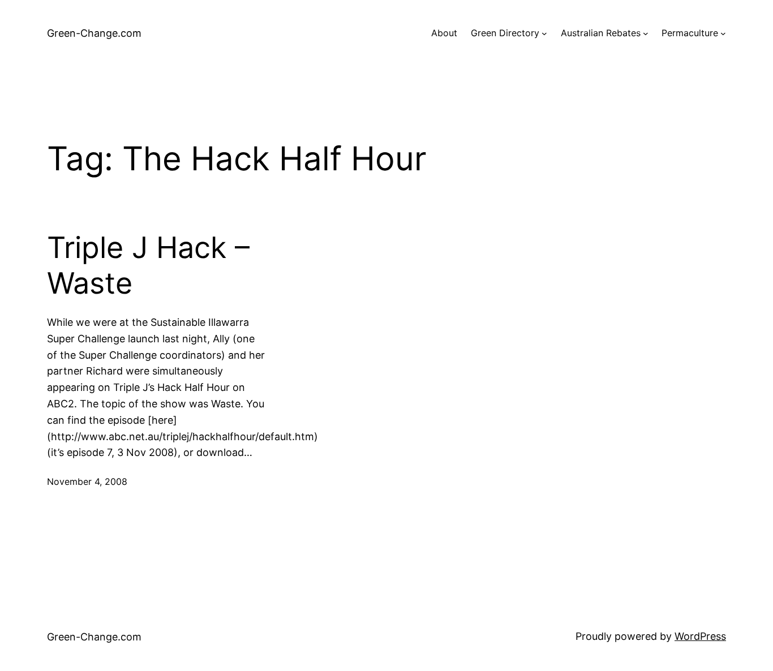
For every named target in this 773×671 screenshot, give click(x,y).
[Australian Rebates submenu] (646, 33)
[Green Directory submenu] (544, 33)
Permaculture (690, 32)
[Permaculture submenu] (723, 33)
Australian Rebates (601, 32)
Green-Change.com (94, 33)
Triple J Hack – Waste (148, 265)
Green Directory (505, 32)
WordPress (700, 636)
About (444, 32)
